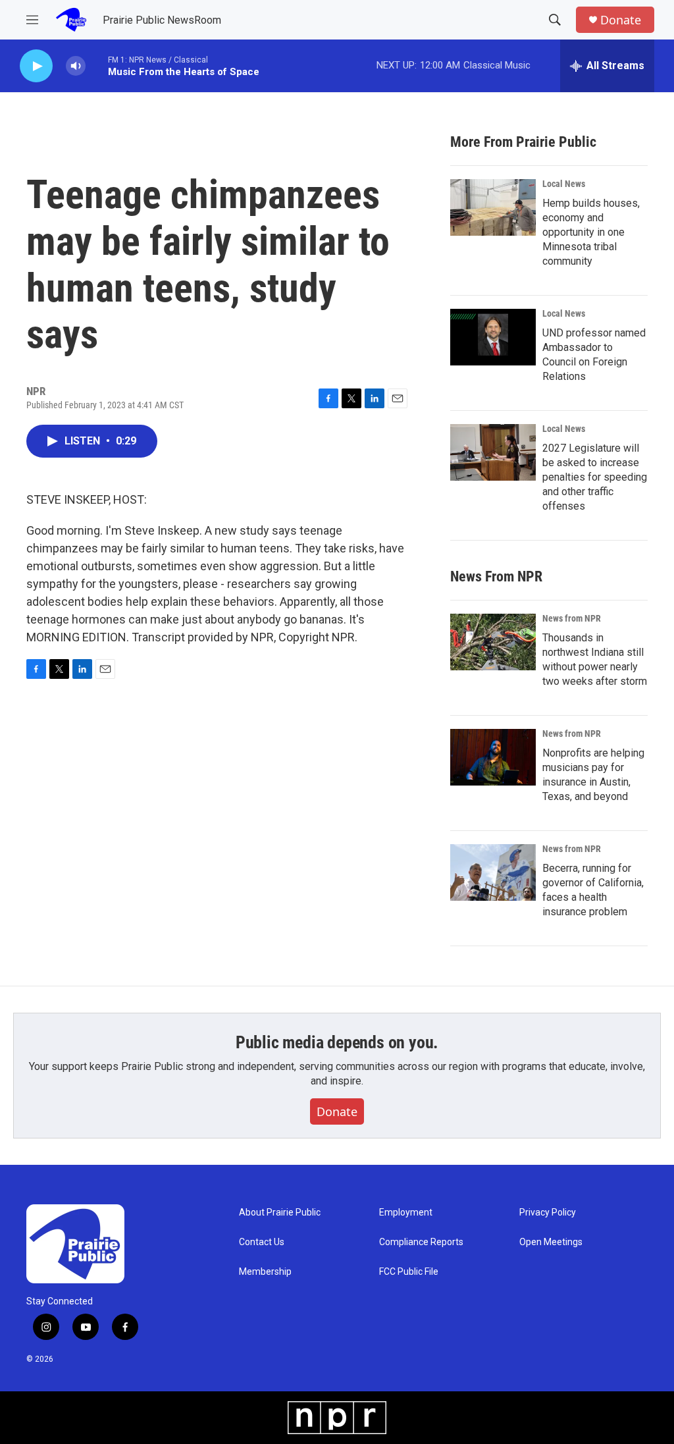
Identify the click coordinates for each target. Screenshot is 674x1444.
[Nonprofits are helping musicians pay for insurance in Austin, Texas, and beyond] (493, 757)
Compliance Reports (421, 1242)
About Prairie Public (280, 1212)
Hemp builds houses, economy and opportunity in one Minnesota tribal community (591, 232)
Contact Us (261, 1242)
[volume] (76, 66)
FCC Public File (408, 1272)
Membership (265, 1272)
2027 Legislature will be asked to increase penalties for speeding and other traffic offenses (594, 477)
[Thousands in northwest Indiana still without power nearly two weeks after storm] (493, 642)
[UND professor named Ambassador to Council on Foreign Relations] (493, 337)
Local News (563, 183)
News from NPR (571, 618)
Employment (405, 1212)
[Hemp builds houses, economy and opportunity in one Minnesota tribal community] (493, 207)
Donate (620, 20)
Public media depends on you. (337, 1042)
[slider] (97, 65)
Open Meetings (551, 1242)
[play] (36, 66)
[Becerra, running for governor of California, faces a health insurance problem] (493, 872)
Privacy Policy (547, 1212)
